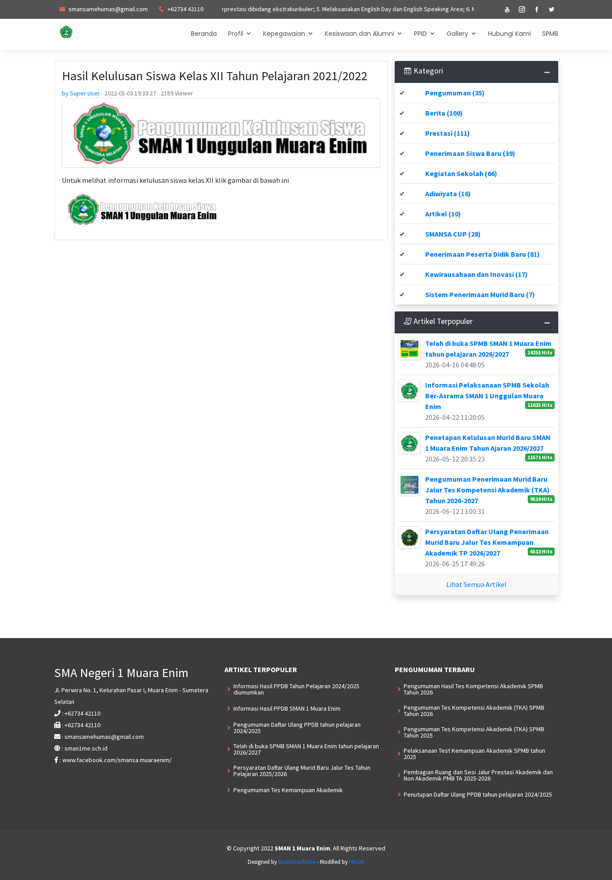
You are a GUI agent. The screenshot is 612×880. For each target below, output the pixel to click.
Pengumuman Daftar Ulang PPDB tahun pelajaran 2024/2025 (297, 727)
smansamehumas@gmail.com (107, 9)
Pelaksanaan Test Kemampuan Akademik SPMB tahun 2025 (474, 753)
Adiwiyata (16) (448, 193)
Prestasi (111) (447, 133)
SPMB (550, 33)
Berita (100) (444, 112)
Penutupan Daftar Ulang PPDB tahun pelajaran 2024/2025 (478, 794)
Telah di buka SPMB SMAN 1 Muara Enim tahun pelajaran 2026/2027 (306, 749)
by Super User (81, 93)
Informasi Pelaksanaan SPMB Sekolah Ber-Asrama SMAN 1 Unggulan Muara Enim (487, 395)
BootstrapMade (296, 862)
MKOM (356, 862)
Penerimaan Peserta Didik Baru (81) (482, 254)
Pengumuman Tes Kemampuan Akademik (288, 790)
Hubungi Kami (509, 33)
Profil (235, 33)
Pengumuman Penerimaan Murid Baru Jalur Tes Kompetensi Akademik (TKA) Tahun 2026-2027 (487, 490)
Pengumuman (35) (455, 92)
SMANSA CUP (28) (453, 233)
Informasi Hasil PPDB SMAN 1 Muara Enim (286, 708)
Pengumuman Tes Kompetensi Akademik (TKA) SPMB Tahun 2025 (474, 732)
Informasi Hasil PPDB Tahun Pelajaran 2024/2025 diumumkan (296, 689)
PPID (420, 33)
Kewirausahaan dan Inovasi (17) (476, 274)
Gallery (457, 33)
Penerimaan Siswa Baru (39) (470, 153)
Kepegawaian (284, 33)
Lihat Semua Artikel (476, 584)
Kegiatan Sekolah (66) (461, 173)
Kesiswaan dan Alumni (359, 33)
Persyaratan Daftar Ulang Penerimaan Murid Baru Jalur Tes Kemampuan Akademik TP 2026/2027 (487, 542)
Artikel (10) (443, 213)
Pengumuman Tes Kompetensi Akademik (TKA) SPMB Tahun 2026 (474, 710)
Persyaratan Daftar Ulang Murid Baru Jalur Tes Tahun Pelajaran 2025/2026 (302, 770)
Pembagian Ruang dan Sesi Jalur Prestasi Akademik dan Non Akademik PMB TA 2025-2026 (478, 775)
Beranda (204, 33)
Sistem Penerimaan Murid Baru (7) (480, 294)
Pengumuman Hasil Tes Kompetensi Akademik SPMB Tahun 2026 (473, 689)
